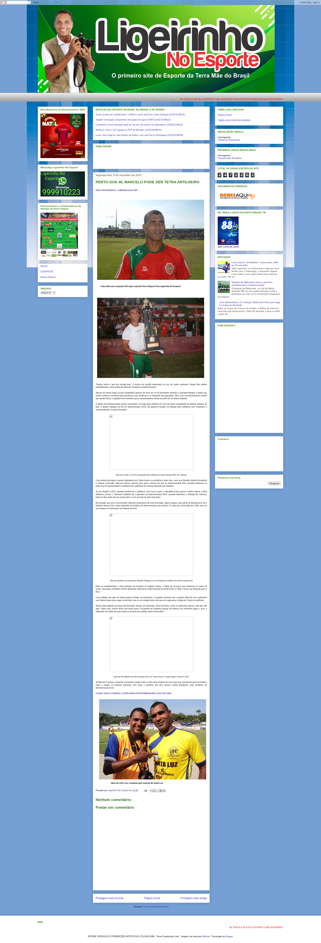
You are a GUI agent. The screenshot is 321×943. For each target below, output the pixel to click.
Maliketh (206, 936)
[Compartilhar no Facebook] (161, 790)
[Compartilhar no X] (157, 790)
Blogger (229, 936)
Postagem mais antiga (194, 898)
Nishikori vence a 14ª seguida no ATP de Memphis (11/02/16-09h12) (128, 130)
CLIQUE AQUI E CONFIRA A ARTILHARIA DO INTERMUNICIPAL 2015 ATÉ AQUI (134, 693)
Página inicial (152, 898)
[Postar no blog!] (154, 790)
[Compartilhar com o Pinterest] (164, 790)
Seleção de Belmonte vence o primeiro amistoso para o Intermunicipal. (252, 283)
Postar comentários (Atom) (156, 906)
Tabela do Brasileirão (229, 140)
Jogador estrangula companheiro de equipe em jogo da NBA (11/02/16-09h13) (133, 119)
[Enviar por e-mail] (151, 790)
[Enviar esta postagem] (145, 790)
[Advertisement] (146, 157)
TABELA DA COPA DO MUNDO (234, 120)
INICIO (44, 266)
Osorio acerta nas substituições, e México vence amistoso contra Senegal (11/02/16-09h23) (140, 114)
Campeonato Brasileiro (230, 158)
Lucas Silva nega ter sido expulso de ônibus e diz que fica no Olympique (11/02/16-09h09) (139, 135)
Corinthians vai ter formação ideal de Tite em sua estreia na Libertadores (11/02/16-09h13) (139, 124)
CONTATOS (46, 271)
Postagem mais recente (110, 898)
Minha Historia (48, 277)
